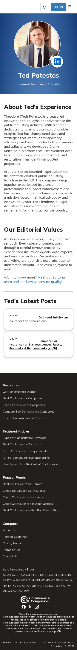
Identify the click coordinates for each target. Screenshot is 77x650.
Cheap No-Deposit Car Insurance (24, 490)
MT (53, 580)
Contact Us (10, 556)
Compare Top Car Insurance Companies (28, 411)
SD (51, 585)
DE (37, 575)
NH (67, 580)
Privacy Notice (12, 543)
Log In (58, 7)
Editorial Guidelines (15, 537)
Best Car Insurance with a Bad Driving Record (32, 510)
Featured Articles (16, 431)
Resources (11, 385)
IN (65, 575)
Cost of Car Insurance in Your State (25, 418)
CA (23, 575)
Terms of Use (12, 550)
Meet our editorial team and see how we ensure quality (35, 279)
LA (13, 580)
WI (21, 591)
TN (56, 585)
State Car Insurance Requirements (25, 451)
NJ (71, 580)
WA (10, 591)
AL (5, 575)
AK (9, 575)
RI (42, 585)
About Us (9, 530)
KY (9, 580)
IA (69, 575)
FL (46, 575)
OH (24, 585)
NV (62, 580)
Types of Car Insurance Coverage (24, 438)
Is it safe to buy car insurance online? (26, 457)
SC (46, 585)
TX (61, 585)
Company (10, 523)
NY (10, 585)
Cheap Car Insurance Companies (24, 405)
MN (37, 580)
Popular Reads (14, 477)
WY (26, 591)
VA (5, 591)
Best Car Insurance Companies (23, 398)
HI (55, 575)
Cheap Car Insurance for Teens (23, 497)
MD (23, 580)
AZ (14, 575)
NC (14, 585)
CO (28, 575)
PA (39, 585)
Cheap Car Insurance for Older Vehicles (28, 504)
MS (43, 580)
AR (18, 575)
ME (18, 580)
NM (5, 585)
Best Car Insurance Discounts (22, 444)
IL (62, 575)
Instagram (36, 606)
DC (42, 575)
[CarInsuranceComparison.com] (38, 599)
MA (28, 580)
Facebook (23, 606)
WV (16, 591)
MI (33, 580)
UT (65, 585)
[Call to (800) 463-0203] (45, 7)
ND (19, 585)
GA (51, 575)
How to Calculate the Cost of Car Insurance (31, 464)
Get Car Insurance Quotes (19, 392)
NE (58, 580)
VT (70, 585)
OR (34, 585)
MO (47, 580)
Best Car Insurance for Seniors (22, 484)
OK (29, 585)
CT (33, 575)
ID (59, 575)
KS (4, 580)
